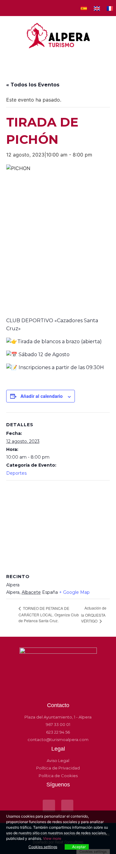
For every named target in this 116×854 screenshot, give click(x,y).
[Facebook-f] (8, 8)
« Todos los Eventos (32, 85)
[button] (58, 58)
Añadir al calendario (41, 396)
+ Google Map (74, 592)
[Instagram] (19, 8)
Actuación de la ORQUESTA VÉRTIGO (93, 614)
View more (52, 838)
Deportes (16, 473)
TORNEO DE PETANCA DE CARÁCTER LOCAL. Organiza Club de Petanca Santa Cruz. (49, 614)
